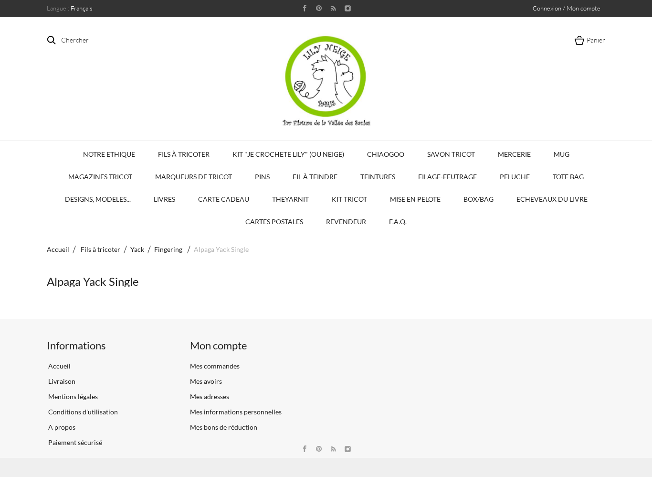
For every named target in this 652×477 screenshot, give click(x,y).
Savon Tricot (451, 154)
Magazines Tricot (100, 177)
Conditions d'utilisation (82, 412)
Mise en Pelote (415, 199)
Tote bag (568, 177)
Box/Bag (478, 199)
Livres (164, 199)
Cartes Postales (274, 221)
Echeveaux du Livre (552, 199)
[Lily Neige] (326, 81)
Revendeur (346, 221)
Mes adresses (209, 396)
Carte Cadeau (223, 199)
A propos (61, 427)
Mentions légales (72, 396)
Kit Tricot (349, 199)
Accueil (58, 249)
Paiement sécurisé (74, 442)
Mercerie (514, 154)
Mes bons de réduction (223, 427)
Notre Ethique (109, 154)
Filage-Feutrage (447, 177)
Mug (561, 154)
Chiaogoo (385, 154)
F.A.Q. (398, 221)
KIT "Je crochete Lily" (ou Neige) (288, 154)
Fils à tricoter (184, 154)
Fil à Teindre (315, 177)
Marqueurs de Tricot (193, 177)
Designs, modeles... (98, 199)
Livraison (61, 381)
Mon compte (218, 345)
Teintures (377, 177)
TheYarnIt (290, 199)
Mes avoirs (206, 381)
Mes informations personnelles (236, 412)
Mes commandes (215, 366)
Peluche (515, 177)
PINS (262, 177)
